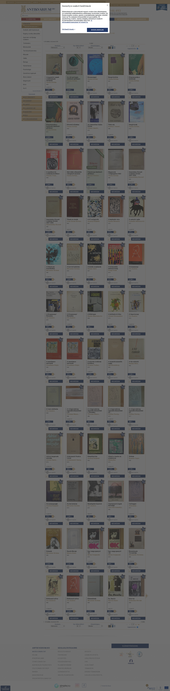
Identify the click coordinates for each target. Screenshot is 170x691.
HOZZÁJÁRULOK (97, 30)
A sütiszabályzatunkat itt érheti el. (77, 21)
